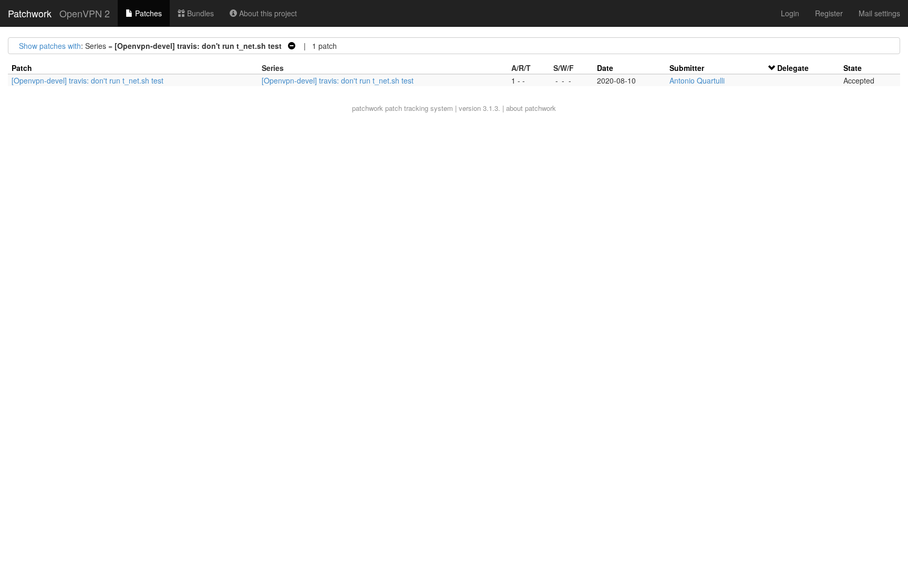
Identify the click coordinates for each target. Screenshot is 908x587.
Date (605, 68)
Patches (147, 13)
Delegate (793, 68)
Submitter (686, 68)
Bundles (199, 13)
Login (790, 13)
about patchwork (531, 108)
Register (829, 13)
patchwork (367, 108)
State (852, 68)
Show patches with (50, 45)
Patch (22, 68)
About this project (267, 13)
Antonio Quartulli (697, 80)
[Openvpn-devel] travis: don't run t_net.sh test (87, 80)
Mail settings (879, 13)
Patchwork (29, 13)
